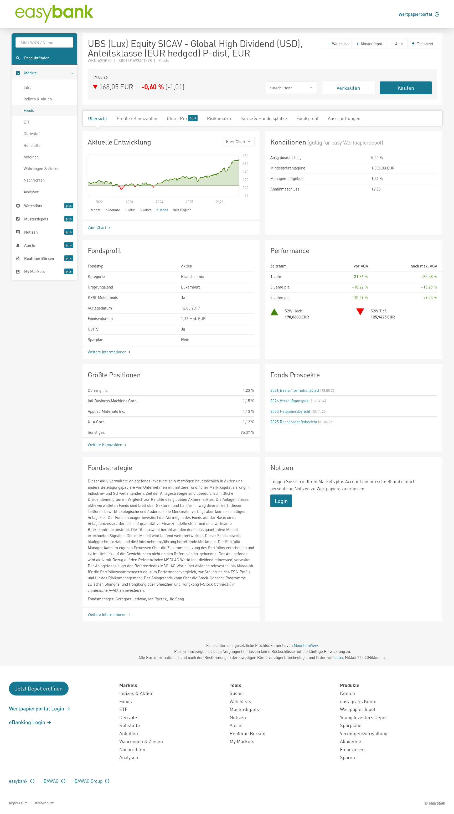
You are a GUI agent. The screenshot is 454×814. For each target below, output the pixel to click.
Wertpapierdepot (357, 709)
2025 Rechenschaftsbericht (293, 421)
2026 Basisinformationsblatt (294, 390)
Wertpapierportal (416, 14)
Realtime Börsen (247, 733)
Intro (28, 87)
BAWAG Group (89, 781)
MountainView (306, 645)
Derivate (31, 133)
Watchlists (240, 701)
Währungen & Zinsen (41, 168)
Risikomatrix (219, 118)
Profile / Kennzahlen (137, 118)
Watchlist (339, 43)
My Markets (242, 741)
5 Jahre (162, 209)
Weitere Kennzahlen (105, 444)
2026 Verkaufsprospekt (290, 400)
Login (281, 500)
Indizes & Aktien (38, 98)
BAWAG (52, 781)
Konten (347, 693)
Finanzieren (352, 749)
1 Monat (94, 209)
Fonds (29, 110)
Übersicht (97, 118)
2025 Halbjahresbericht (290, 411)
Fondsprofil (307, 118)
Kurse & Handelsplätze (264, 118)
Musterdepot (371, 43)
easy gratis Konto (358, 701)
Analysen (31, 191)
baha (338, 657)
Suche (236, 693)
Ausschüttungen (344, 118)
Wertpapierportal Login (37, 708)
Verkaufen (348, 87)
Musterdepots (244, 709)
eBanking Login (28, 722)
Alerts (236, 725)
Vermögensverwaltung (364, 733)
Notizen (238, 717)
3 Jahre (146, 209)
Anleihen (31, 156)
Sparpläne (351, 725)
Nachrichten (34, 180)
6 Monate (113, 209)
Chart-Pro (177, 118)
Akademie (350, 741)
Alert (399, 43)
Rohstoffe (32, 145)
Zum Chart (97, 227)
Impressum (18, 802)
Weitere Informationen (107, 351)
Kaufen (406, 87)
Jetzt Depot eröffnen (39, 688)
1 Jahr (130, 209)
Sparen (347, 757)
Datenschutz (43, 802)
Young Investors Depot (363, 717)
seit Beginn (182, 209)
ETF (27, 122)
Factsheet (424, 43)
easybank (19, 781)
